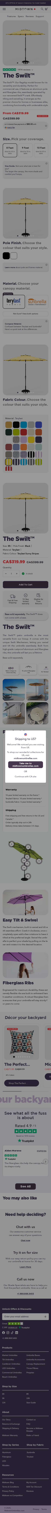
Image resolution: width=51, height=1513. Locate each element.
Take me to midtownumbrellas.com (26, 764)
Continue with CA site (25, 776)
